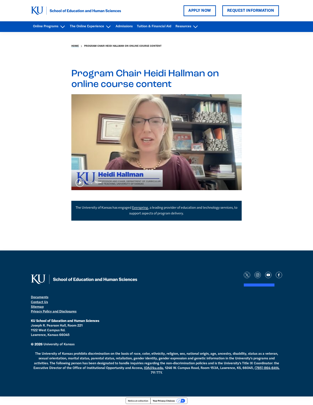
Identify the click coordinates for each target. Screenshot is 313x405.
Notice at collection (138, 400)
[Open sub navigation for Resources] (195, 27)
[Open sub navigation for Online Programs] (62, 27)
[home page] (76, 10)
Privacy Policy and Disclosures (53, 311)
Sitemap (37, 307)
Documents (39, 297)
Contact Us (39, 302)
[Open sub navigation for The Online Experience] (108, 27)
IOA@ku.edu (153, 368)
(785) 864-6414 (267, 368)
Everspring (140, 208)
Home (75, 46)
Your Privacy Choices (164, 400)
